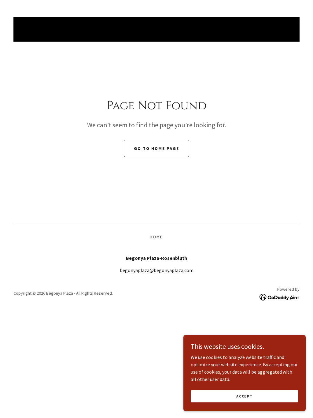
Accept (244, 396)
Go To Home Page (156, 148)
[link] (280, 297)
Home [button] (156, 237)
